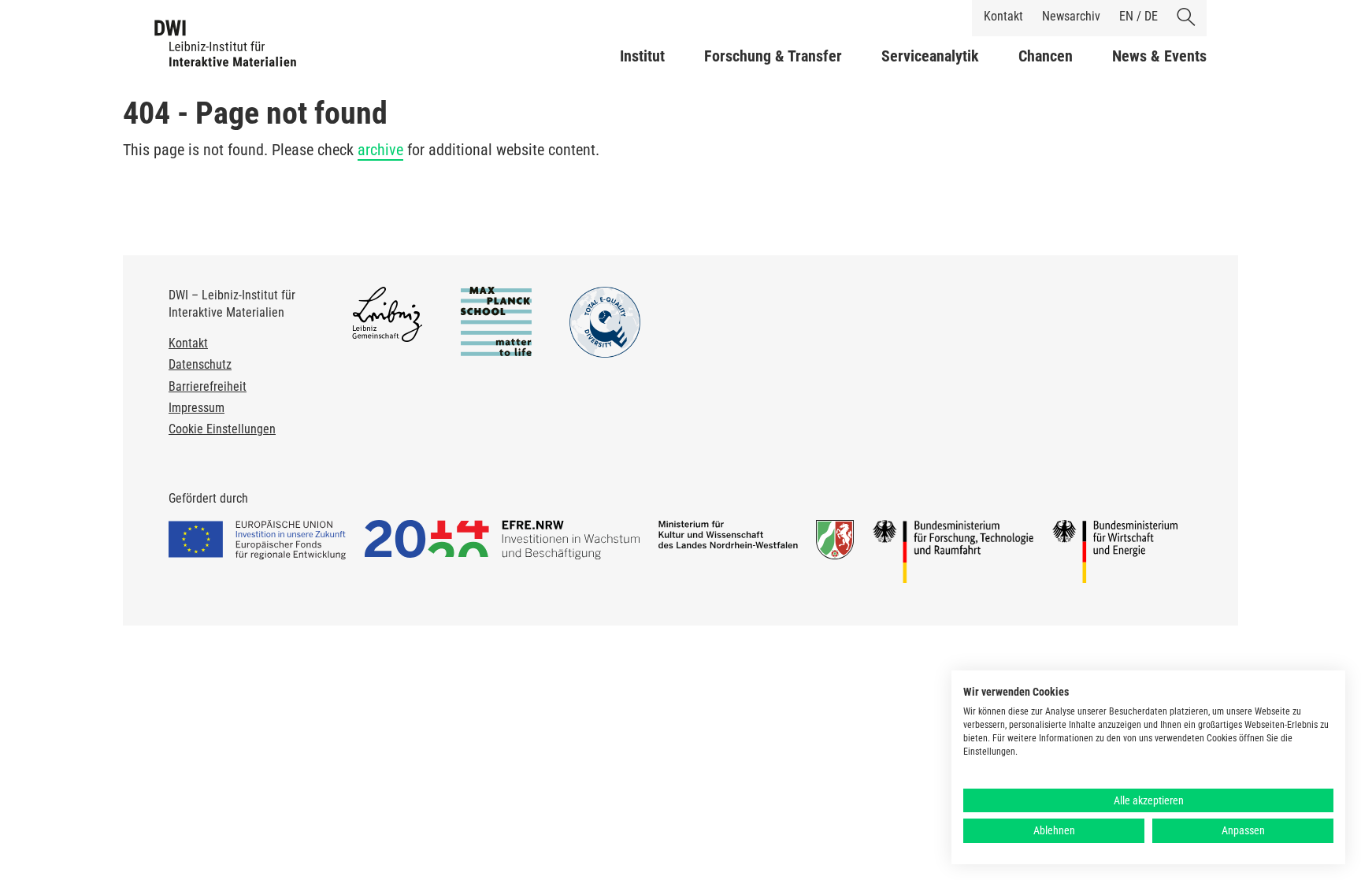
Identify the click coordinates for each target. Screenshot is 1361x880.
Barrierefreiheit (208, 386)
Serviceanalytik (930, 55)
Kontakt (1003, 16)
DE (1151, 16)
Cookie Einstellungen (222, 428)
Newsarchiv (1071, 16)
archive (380, 149)
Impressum (196, 407)
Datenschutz (200, 364)
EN (1126, 16)
